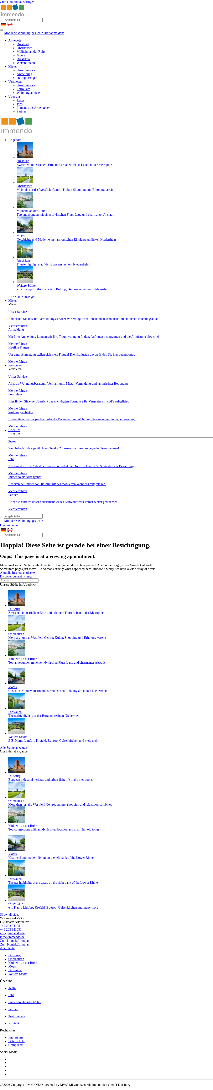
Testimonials (16, 1016)
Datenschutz (16, 1041)
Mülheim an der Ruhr (31, 51)
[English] (10, 24)
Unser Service (26, 70)
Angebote (14, 40)
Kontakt (13, 1023)
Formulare (23, 89)
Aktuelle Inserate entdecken (18, 572)
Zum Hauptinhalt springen (17, 2)
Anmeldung (24, 74)
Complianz (15, 1045)
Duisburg (23, 44)
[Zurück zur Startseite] (12, 15)
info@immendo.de (12, 933)
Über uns (14, 96)
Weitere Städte (26, 63)
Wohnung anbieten (29, 92)
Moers (21, 55)
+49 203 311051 (11, 925)
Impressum (15, 1037)
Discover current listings (16, 576)
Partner (21, 111)
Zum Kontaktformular (14, 940)
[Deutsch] (3, 24)
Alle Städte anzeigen (21, 296)
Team (20, 100)
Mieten (12, 66)
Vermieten (15, 81)
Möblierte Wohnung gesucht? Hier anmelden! (34, 33)
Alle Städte (7, 948)
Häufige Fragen (27, 78)
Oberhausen (24, 48)
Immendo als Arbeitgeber (33, 107)
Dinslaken (23, 59)
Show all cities (9, 914)
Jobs (19, 104)
